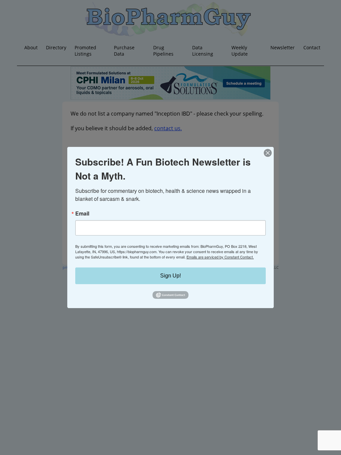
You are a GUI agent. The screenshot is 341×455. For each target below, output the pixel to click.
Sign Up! (170, 275)
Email (82, 213)
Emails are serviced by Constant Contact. (220, 256)
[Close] (268, 153)
